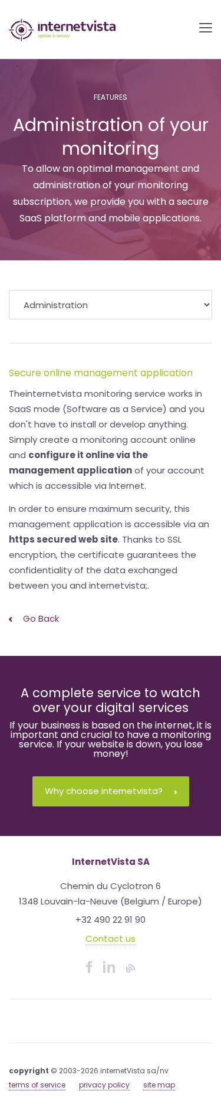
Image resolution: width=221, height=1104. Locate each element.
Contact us (110, 938)
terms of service (37, 1085)
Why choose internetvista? (104, 791)
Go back (40, 618)
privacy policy (104, 1085)
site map (159, 1085)
